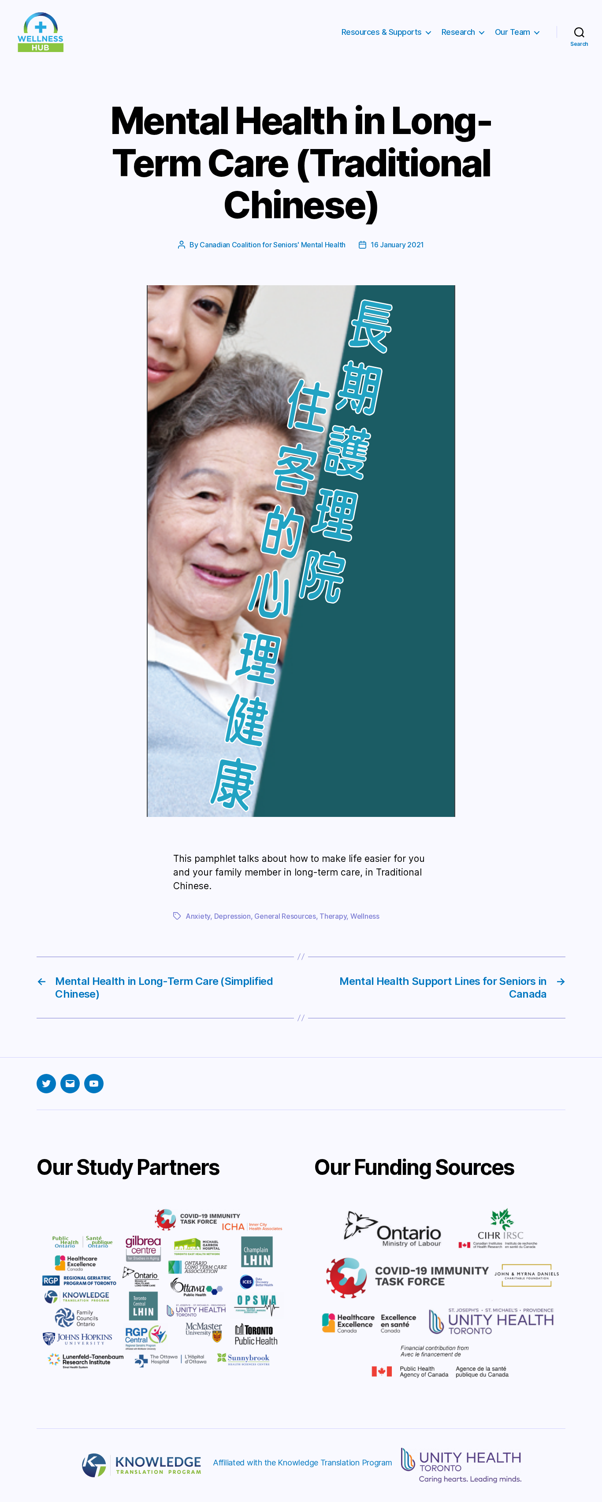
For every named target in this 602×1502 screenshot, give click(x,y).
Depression (232, 916)
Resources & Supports (382, 32)
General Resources (285, 916)
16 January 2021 (397, 244)
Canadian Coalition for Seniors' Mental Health (273, 244)
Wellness (364, 916)
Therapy (333, 916)
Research (458, 32)
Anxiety (198, 916)
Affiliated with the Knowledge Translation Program (302, 1462)
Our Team (512, 32)
